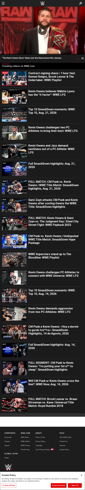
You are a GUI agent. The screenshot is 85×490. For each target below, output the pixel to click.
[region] (42, 481)
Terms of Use (40, 437)
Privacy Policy (40, 441)
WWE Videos (25, 441)
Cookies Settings (9, 485)
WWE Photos (25, 445)
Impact (6, 445)
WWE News (25, 437)
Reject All (75, 485)
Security (62, 445)
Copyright (39, 445)
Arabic (6, 458)
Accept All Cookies (58, 485)
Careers (7, 441)
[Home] (42, 3)
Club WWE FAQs (65, 437)
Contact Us (63, 441)
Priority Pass (25, 449)
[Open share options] (82, 58)
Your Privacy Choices (43, 449)
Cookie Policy (64, 449)
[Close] (81, 475)
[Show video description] (77, 58)
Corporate (8, 437)
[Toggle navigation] (3, 3)
